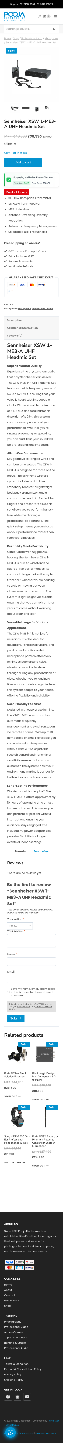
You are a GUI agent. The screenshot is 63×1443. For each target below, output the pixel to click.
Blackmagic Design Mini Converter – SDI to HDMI (44, 1076)
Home (8, 1284)
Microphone (24, 308)
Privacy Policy (23, 1006)
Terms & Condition (16, 1364)
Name (12, 954)
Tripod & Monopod (16, 1337)
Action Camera (14, 1332)
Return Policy (27, 1433)
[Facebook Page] (10, 1432)
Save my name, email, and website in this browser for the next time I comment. (33, 992)
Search (55, 29)
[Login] (39, 16)
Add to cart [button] (13, 1162)
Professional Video (16, 1327)
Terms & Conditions (45, 1433)
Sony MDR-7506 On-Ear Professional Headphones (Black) (17, 1140)
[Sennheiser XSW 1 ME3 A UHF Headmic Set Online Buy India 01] (31, 74)
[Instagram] (17, 1397)
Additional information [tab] (22, 328)
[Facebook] (8, 1397)
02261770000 (27, 4)
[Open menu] (55, 16)
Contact (9, 1295)
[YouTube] (27, 1397)
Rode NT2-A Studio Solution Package (15, 1075)
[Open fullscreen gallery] (55, 98)
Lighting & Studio (15, 1343)
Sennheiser (41, 851)
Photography (12, 1321)
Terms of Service (43, 1006)
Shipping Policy (13, 1380)
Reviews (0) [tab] (15, 335)
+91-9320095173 (44, 4)
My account (11, 1300)
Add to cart (23, 162)
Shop (7, 1306)
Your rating (15, 919)
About (8, 1290)
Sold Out (10, 1096)
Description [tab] (15, 320)
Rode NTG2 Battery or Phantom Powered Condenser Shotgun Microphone (45, 1141)
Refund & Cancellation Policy (22, 1369)
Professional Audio (42, 308)
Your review (16, 931)
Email (12, 972)
